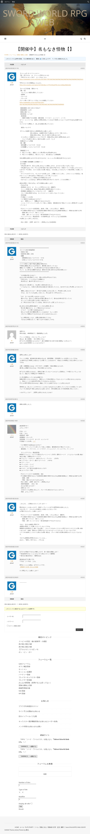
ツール (36, 827)
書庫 (62, 827)
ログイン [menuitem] (7, 2)
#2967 (83, 498)
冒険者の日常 (52, 827)
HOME (6, 55)
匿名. (27, 830)
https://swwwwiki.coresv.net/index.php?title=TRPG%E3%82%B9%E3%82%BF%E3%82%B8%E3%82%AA (51, 79)
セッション (23, 669)
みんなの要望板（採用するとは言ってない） (35, 683)
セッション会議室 (25, 672)
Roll (21, 806)
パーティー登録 (24, 674)
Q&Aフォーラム (24, 664)
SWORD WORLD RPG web (45, 17)
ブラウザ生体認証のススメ (28, 706)
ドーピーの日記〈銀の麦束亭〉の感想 (33, 641)
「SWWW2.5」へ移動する (28, 746)
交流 (58, 827)
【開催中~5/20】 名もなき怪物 (29, 567)
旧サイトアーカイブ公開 (28, 716)
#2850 (83, 326)
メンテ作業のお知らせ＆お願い (30, 726)
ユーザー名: (10, 616)
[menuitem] (2, 2)
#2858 (83, 350)
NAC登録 (22, 691)
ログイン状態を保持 (15, 626)
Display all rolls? (25, 803)
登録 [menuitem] (13, 2)
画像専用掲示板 (24, 688)
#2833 (83, 68)
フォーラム (12, 55)
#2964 (83, 421)
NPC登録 (22, 693)
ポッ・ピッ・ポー (25, 652)
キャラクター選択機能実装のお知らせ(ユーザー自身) (38, 721)
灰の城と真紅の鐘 (25, 644)
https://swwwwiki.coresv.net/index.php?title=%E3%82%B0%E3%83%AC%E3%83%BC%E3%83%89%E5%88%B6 (42, 103)
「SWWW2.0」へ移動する (28, 756)
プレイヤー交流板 (25, 680)
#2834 (83, 243)
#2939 (83, 399)
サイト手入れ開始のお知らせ (29, 711)
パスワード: (10, 621)
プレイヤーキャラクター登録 (29, 677)
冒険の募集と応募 (22, 55)
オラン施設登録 (24, 666)
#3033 (83, 577)
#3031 (83, 547)
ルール (22, 827)
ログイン (79, 629)
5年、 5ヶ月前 (53, 59)
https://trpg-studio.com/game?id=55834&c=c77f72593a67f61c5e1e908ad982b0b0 (45, 85)
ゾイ (34, 441)
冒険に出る (43, 827)
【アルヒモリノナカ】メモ (28, 649)
